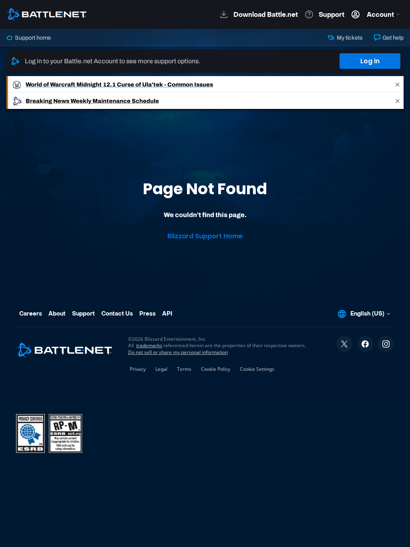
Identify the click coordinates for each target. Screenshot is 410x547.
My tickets (349, 37)
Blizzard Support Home (205, 236)
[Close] (398, 84)
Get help (392, 37)
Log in (370, 61)
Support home (32, 37)
